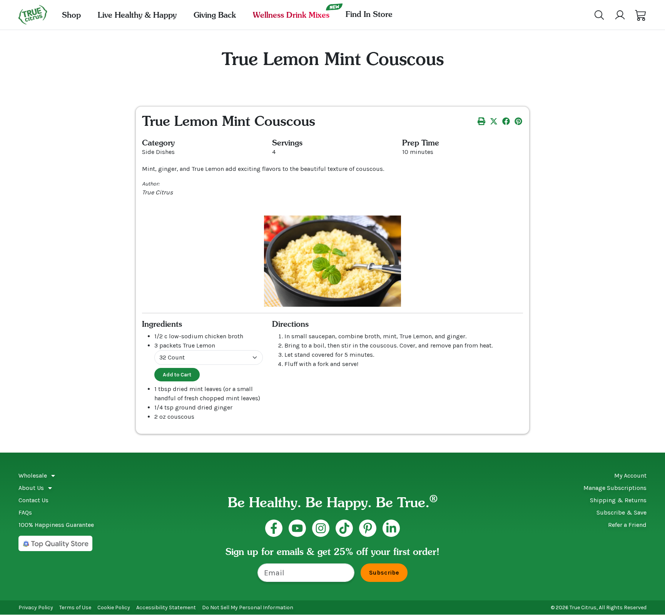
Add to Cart (177, 374)
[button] (641, 15)
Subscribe (384, 572)
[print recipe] (481, 120)
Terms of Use (75, 607)
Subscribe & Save (621, 512)
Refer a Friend (627, 524)
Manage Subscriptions (615, 487)
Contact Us (33, 500)
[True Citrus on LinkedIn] (391, 528)
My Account (630, 475)
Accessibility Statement (166, 607)
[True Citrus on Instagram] (320, 528)
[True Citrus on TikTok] (344, 528)
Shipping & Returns (618, 500)
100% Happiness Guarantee (56, 524)
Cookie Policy (113, 607)
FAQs (25, 512)
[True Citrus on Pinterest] (367, 528)
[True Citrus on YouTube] (297, 528)
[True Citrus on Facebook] (273, 528)
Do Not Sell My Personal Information (247, 607)
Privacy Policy (35, 607)
